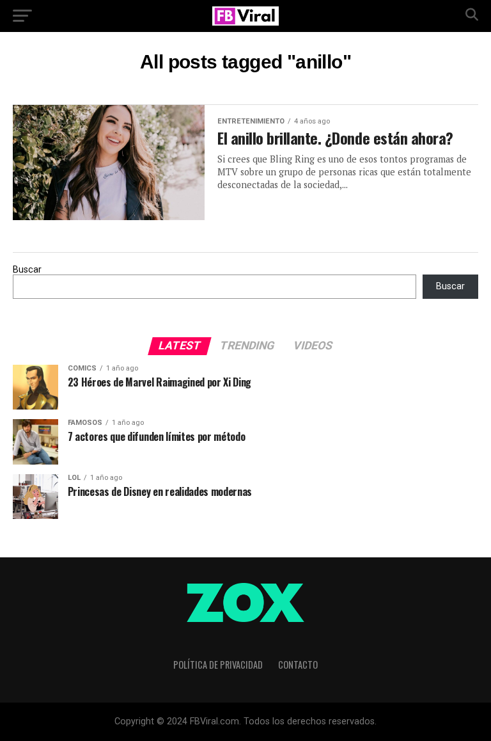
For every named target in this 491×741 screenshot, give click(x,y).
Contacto (298, 664)
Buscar (27, 269)
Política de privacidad (218, 664)
